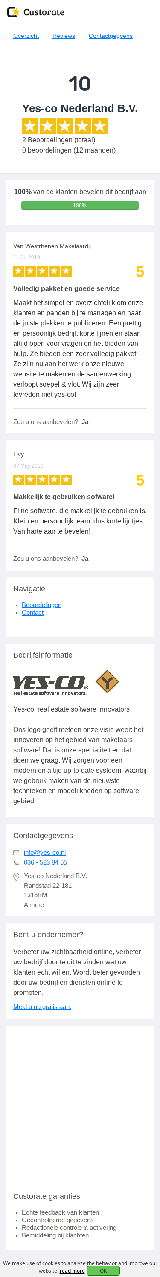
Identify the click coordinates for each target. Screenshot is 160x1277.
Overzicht (26, 35)
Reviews (63, 35)
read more (72, 1270)
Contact (33, 612)
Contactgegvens (111, 35)
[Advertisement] (80, 1105)
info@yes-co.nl (45, 852)
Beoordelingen (41, 604)
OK (103, 1270)
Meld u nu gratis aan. (42, 1006)
